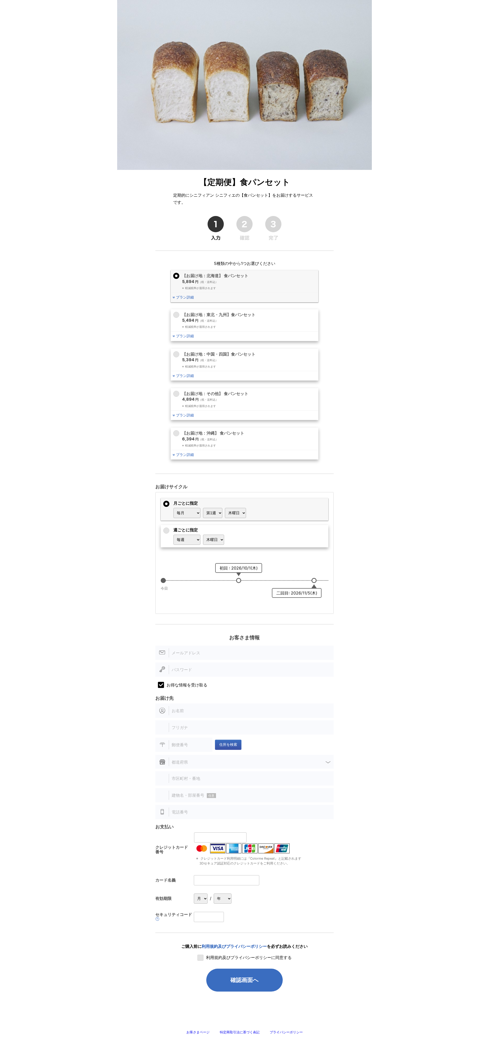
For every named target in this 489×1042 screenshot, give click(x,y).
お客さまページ (198, 1032)
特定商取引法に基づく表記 (240, 1032)
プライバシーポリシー (286, 1032)
